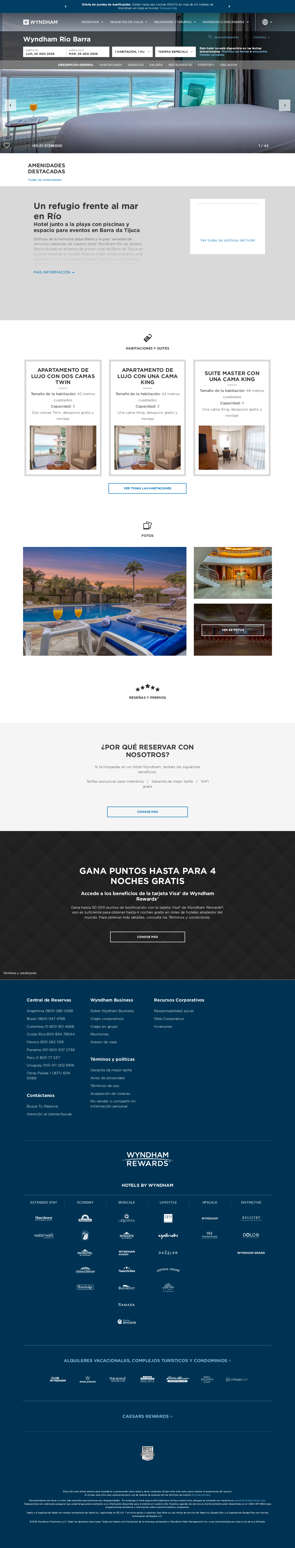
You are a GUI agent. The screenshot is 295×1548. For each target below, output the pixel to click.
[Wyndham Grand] (251, 1253)
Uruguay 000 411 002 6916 (50, 1065)
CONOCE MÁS (147, 936)
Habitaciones (110, 65)
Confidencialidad (201, 1495)
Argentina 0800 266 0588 (50, 1011)
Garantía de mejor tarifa (111, 1070)
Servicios (136, 65)
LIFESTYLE (168, 1202)
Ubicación (228, 65)
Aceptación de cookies (110, 1094)
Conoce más (168, 8)
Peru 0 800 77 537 (43, 1058)
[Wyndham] (210, 1219)
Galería (156, 65)
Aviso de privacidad (107, 1078)
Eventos (205, 65)
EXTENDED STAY (43, 1202)
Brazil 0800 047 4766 (46, 1019)
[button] (65, 6)
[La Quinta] (127, 1219)
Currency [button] (259, 37)
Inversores (163, 1027)
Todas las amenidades (45, 180)
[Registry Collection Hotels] (251, 1219)
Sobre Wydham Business (112, 1011)
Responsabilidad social (174, 1011)
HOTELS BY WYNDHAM (147, 1185)
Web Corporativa (169, 1019)
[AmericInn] (127, 1271)
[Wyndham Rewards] (147, 1159)
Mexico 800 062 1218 (45, 1042)
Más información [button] (52, 272)
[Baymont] (127, 1288)
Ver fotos (233, 630)
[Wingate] (127, 1236)
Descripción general (76, 65)
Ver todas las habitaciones (147, 488)
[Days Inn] (85, 1219)
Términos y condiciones (19, 973)
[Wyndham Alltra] (168, 1288)
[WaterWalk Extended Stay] (44, 1236)
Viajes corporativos (107, 1019)
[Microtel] (85, 1253)
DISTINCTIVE (251, 1202)
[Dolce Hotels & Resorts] (251, 1236)
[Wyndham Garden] (127, 1253)
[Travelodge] (85, 1288)
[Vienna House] (168, 1271)
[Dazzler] (168, 1253)
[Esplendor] (168, 1236)
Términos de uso (104, 1086)
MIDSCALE (126, 1202)
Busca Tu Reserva (42, 1106)
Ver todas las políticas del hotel (227, 240)
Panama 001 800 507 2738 (51, 1050)
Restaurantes (180, 65)
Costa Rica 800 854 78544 (51, 1034)
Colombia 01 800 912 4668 (50, 1027)
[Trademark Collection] (210, 1236)
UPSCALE (210, 1202)
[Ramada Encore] (127, 1322)
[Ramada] (127, 1305)
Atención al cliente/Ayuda (49, 1114)
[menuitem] (92, 22)
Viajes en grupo (104, 1027)
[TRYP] (168, 1219)
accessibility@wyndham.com (250, 1500)
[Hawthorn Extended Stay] (44, 1219)
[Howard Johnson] (85, 1271)
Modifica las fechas (235, 51)
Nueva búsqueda (226, 37)
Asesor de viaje (103, 1042)
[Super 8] (85, 1236)
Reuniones (99, 1034)
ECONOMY (85, 1202)
